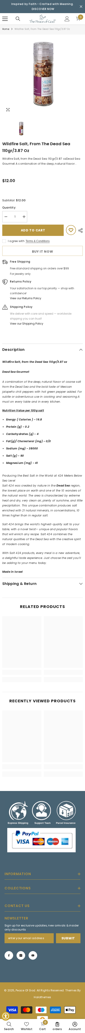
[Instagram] (21, 955)
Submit (68, 938)
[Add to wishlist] (71, 230)
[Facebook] (9, 955)
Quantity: (9, 207)
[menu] (5, 18)
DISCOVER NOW (43, 9)
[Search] (18, 18)
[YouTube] (33, 955)
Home (5, 29)
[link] (21, 672)
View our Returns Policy (25, 298)
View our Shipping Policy (26, 323)
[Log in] (67, 18)
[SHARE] (79, 230)
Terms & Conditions (38, 241)
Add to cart (33, 230)
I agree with (16, 241)
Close (81, 6)
